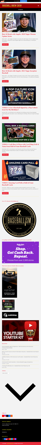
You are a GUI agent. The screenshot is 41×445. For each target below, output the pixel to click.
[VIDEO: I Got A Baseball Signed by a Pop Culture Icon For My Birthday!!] (19, 96)
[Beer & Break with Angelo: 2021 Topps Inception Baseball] (19, 59)
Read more (5, 44)
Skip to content (3, 2)
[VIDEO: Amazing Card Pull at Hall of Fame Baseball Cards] (20, 170)
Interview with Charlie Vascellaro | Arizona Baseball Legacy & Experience (17, 362)
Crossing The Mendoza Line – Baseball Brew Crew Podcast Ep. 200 (16, 365)
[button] (20, 1)
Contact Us (4, 432)
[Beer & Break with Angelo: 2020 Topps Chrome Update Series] (19, 22)
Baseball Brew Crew (10, 443)
